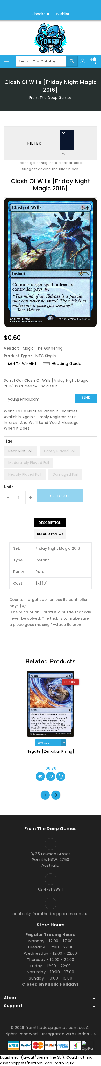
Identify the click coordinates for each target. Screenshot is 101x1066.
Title (8, 441)
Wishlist (63, 14)
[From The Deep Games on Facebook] (45, 6)
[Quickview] (40, 776)
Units (9, 487)
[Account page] (83, 61)
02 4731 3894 (50, 889)
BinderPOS (85, 1033)
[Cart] (93, 61)
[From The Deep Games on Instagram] (55, 6)
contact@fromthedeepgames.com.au (50, 913)
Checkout (41, 14)
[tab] (50, 522)
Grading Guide (67, 363)
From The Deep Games (50, 97)
